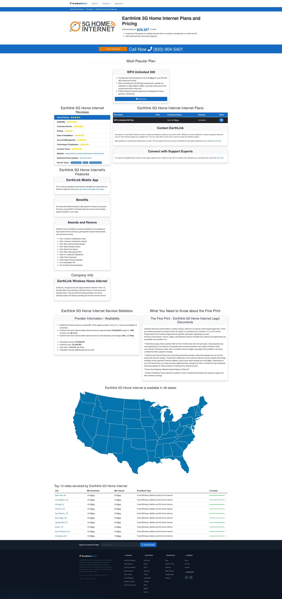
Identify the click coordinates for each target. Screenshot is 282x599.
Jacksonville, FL (61, 522)
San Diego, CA (61, 518)
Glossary (168, 567)
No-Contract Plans (130, 585)
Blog (166, 560)
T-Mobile (146, 581)
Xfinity (146, 564)
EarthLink (147, 560)
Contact (187, 567)
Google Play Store (97, 189)
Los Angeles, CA (61, 500)
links (165, 339)
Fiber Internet (128, 564)
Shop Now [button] (142, 99)
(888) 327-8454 (218, 158)
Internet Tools (169, 564)
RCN (145, 585)
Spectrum (147, 571)
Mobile (85, 163)
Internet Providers (129, 560)
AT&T (145, 567)
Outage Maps (169, 574)
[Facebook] (186, 577)
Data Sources (169, 571)
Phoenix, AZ (60, 509)
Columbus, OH (61, 536)
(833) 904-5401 (156, 49)
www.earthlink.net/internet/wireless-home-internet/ (84, 153)
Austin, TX (59, 527)
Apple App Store (80, 189)
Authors (187, 564)
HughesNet (147, 578)
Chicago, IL (59, 504)
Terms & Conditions (90, 578)
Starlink (146, 592)
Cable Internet (128, 571)
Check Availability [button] (113, 49)
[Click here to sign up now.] (221, 120)
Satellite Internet (129, 581)
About (186, 560)
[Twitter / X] (191, 577)
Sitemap (168, 578)
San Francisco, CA (62, 531)
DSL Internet (128, 574)
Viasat (146, 574)
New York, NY (60, 495)
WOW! (146, 588)
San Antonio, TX (61, 513)
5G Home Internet (95, 163)
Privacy (81, 578)
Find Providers (149, 545)
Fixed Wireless (76, 163)
